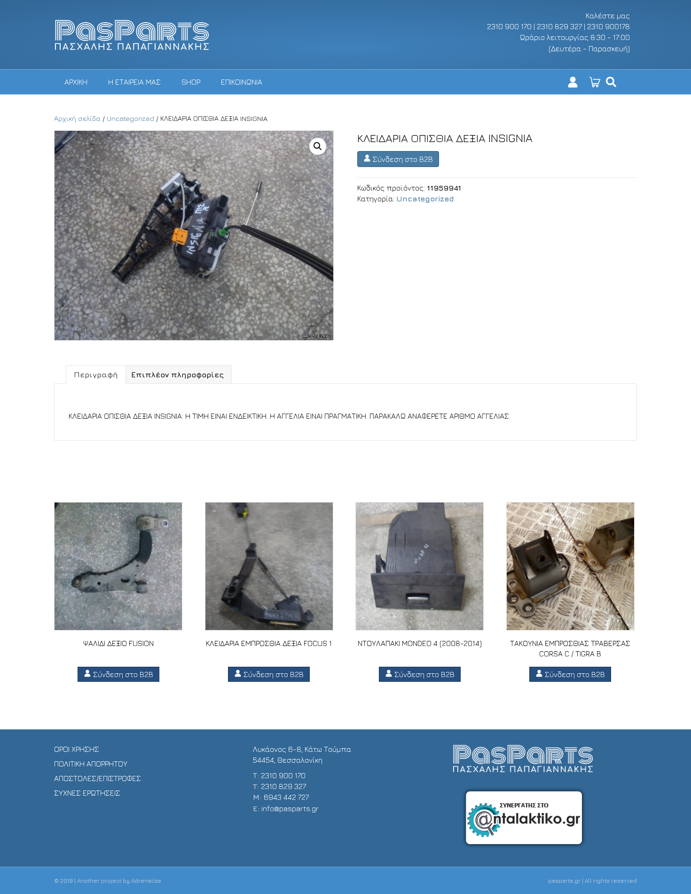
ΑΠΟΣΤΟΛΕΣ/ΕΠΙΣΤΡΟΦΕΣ (97, 778)
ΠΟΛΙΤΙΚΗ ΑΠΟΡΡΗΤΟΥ (90, 763)
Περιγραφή (96, 374)
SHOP (190, 82)
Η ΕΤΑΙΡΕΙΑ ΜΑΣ (134, 82)
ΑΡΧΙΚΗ (75, 82)
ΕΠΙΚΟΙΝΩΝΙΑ (241, 82)
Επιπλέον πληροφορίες (177, 374)
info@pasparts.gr (290, 808)
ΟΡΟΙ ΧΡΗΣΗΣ (76, 749)
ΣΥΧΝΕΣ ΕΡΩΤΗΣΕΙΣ (87, 793)
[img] (611, 82)
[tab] (96, 374)
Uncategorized (130, 118)
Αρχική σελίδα (77, 118)
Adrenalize (146, 880)
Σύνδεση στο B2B (402, 159)
